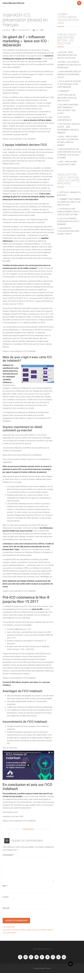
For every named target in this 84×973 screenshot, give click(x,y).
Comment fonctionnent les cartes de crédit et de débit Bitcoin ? (69, 202)
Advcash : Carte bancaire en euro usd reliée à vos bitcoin (67, 55)
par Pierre (6, 30)
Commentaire (8, 855)
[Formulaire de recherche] (79, 2)
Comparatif (64, 91)
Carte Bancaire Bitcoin (13, 3)
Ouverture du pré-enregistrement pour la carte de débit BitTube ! (68, 212)
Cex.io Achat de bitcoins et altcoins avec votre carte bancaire (69, 84)
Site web (6, 908)
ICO (36, 30)
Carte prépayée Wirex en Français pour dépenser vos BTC (69, 74)
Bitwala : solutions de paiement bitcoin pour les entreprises (69, 65)
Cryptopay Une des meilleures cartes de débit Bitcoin (66, 98)
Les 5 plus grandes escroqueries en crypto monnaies (68, 221)
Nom (5, 886)
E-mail (6, 897)
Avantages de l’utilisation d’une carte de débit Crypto (68, 231)
